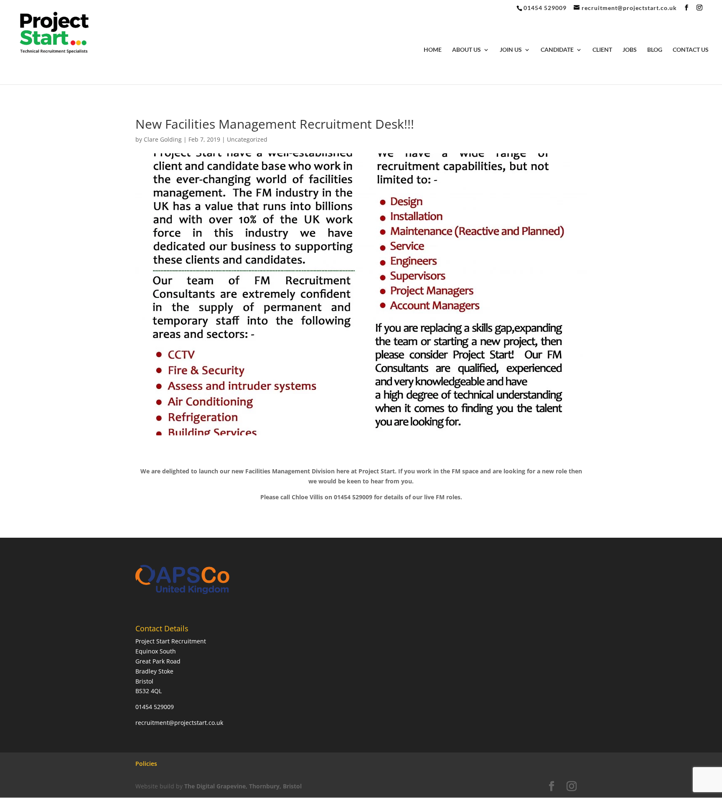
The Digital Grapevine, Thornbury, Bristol (243, 786)
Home (433, 50)
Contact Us (691, 50)
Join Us (511, 50)
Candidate (557, 50)
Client (602, 50)
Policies (146, 764)
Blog (654, 50)
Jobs (630, 50)
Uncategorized (247, 139)
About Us (466, 50)
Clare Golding (163, 139)
